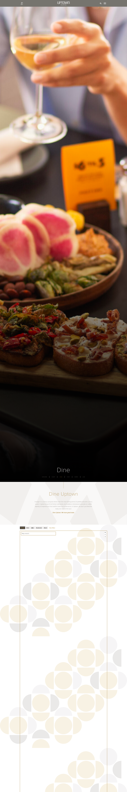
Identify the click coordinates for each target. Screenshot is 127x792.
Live (84, 477)
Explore (44, 477)
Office (32, 528)
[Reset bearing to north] (105, 537)
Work (76, 477)
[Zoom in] (105, 532)
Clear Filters (52, 528)
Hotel (27, 528)
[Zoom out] (105, 535)
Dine (61, 477)
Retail (45, 528)
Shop (53, 477)
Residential (39, 528)
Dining (22, 528)
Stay (68, 477)
